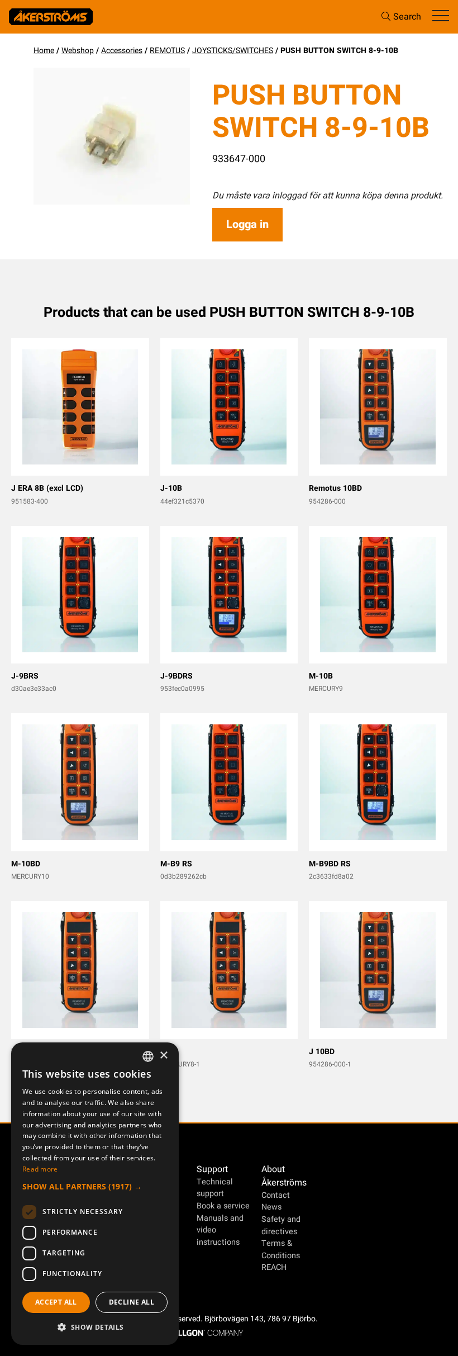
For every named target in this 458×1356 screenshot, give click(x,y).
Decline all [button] (131, 1302)
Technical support (215, 1188)
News (271, 1207)
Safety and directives (280, 1225)
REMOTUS (167, 50)
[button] (95, 1186)
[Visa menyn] (440, 16)
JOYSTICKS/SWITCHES (232, 50)
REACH (274, 1267)
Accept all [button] (56, 1302)
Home (44, 50)
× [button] (163, 1055)
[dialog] (95, 1193)
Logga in (247, 224)
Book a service (223, 1206)
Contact (275, 1195)
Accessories (121, 50)
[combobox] (148, 1056)
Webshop (77, 50)
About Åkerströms (284, 1176)
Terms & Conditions (280, 1250)
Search (407, 16)
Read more (40, 1169)
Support (212, 1169)
